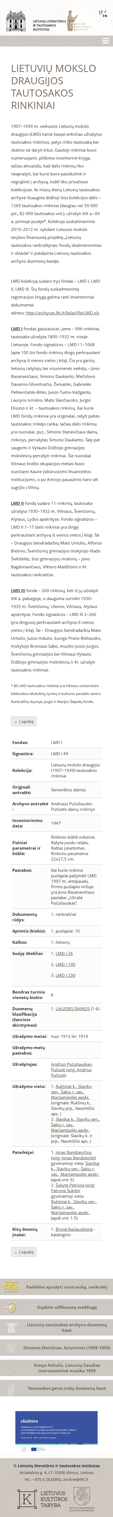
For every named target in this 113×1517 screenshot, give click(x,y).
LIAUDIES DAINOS (73, 1008)
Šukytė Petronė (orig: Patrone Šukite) (73, 1187)
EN (105, 16)
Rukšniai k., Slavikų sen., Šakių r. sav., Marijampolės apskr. (71, 1092)
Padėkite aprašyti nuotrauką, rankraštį (67, 1287)
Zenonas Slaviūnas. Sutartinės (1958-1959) (66, 1347)
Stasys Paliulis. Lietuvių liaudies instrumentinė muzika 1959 (67, 1367)
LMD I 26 (64, 953)
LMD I (16, 328)
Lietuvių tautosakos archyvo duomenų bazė (67, 1327)
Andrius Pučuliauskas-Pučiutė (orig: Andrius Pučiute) (72, 1069)
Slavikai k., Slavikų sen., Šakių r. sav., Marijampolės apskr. (75, 1168)
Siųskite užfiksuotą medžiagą (67, 1307)
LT (101, 12)
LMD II (17, 503)
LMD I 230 (65, 975)
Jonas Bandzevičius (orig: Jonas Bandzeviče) (73, 1155)
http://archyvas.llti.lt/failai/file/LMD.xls (62, 312)
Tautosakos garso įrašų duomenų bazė (67, 1388)
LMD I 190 (65, 964)
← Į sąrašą (23, 721)
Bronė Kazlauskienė (74, 1229)
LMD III (18, 590)
